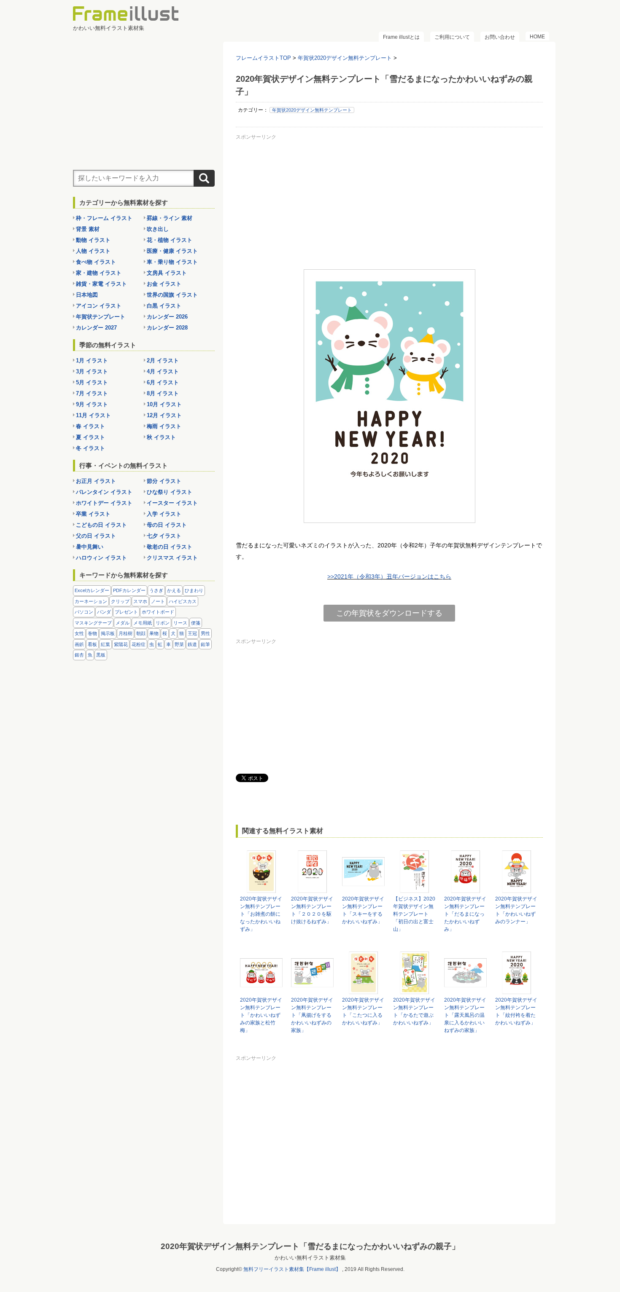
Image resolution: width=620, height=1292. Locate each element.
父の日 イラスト (96, 536)
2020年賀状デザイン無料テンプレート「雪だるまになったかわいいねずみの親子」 (310, 1246)
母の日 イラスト (167, 525)
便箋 (195, 622)
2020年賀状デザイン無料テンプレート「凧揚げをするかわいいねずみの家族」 (312, 1015)
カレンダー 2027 (96, 327)
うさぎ (156, 590)
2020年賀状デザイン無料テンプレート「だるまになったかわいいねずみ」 (465, 914)
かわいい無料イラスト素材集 (310, 1257)
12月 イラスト (164, 415)
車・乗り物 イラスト (172, 262)
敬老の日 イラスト (169, 547)
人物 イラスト (93, 251)
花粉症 (139, 644)
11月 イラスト (93, 415)
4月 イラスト (163, 371)
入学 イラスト (164, 514)
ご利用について (452, 37)
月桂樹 (125, 633)
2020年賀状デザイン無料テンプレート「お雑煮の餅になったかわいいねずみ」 (261, 914)
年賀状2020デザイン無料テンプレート (312, 110)
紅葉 (105, 644)
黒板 (100, 654)
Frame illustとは (401, 37)
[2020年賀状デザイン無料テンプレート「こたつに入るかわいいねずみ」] (363, 990)
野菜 (179, 644)
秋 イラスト (161, 437)
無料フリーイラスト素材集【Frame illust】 (292, 1269)
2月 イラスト (163, 360)
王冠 (192, 633)
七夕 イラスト (164, 536)
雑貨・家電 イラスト (101, 284)
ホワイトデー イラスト (104, 503)
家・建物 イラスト (98, 273)
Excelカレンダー (92, 590)
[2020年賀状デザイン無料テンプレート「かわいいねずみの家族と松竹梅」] (261, 990)
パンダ (104, 611)
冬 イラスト (90, 448)
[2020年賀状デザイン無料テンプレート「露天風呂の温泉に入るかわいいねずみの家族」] (465, 990)
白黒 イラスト (164, 306)
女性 (79, 633)
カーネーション (91, 601)
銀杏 (79, 654)
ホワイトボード (158, 611)
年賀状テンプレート (100, 317)
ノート (158, 601)
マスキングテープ (93, 622)
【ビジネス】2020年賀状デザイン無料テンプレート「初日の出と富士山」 (414, 914)
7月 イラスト (92, 393)
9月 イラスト (92, 404)
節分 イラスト (164, 481)
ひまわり (194, 590)
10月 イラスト (164, 404)
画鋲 (79, 644)
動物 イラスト (93, 240)
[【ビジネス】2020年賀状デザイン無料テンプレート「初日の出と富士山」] (414, 889)
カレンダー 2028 (167, 327)
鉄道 (192, 644)
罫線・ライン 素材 (169, 218)
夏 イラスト (90, 437)
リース (180, 622)
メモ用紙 (142, 622)
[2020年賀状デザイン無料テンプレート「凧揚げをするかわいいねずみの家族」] (312, 990)
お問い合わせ (500, 37)
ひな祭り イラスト (169, 492)
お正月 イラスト (96, 481)
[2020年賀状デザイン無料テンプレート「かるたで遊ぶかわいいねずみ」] (414, 990)
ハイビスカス (183, 601)
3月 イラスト (92, 371)
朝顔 (141, 633)
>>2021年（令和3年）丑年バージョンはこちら (389, 576)
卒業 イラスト (93, 514)
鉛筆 (205, 644)
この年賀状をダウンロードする (389, 613)
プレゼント (126, 611)
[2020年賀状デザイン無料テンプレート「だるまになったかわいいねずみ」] (465, 889)
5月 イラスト (92, 382)
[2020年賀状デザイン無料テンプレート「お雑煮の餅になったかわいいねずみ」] (261, 889)
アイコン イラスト (98, 306)
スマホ (140, 601)
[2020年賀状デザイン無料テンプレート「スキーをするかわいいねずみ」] (363, 889)
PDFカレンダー (129, 590)
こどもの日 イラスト (101, 525)
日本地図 (87, 295)
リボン (163, 622)
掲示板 (108, 633)
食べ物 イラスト (96, 262)
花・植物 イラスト (169, 240)
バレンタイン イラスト (104, 492)
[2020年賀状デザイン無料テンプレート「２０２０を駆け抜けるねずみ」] (312, 889)
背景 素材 (88, 229)
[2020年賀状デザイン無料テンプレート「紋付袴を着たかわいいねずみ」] (516, 990)
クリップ (120, 601)
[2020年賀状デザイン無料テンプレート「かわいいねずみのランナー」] (516, 889)
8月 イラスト (163, 393)
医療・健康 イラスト (172, 251)
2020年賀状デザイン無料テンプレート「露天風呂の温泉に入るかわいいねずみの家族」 (465, 1015)
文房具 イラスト (167, 273)
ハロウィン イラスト (101, 558)
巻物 (92, 633)
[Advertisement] (389, 202)
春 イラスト (90, 426)
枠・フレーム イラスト (104, 218)
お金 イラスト (164, 284)
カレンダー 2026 (167, 317)
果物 (154, 633)
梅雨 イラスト (164, 426)
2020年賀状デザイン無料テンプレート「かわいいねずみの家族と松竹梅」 (261, 1015)
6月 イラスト (163, 382)
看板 (92, 644)
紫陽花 (121, 644)
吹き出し (158, 229)
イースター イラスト (172, 503)
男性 (205, 633)
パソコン (84, 611)
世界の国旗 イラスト (172, 295)
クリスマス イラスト (172, 558)
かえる (174, 590)
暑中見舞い (89, 547)
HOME (537, 37)
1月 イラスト (92, 360)
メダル (122, 622)
